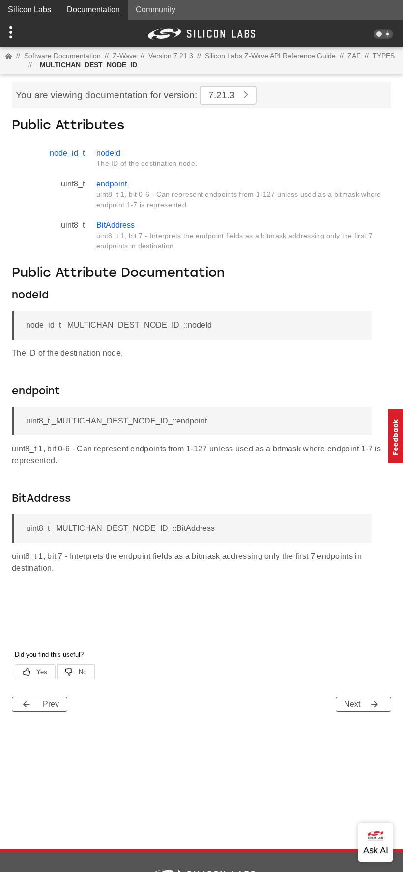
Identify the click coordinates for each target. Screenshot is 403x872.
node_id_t (67, 153)
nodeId (108, 153)
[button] (30, 33)
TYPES (384, 56)
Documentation (93, 9)
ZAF (354, 56)
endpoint (111, 184)
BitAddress (115, 225)
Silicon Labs (29, 9)
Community (155, 9)
